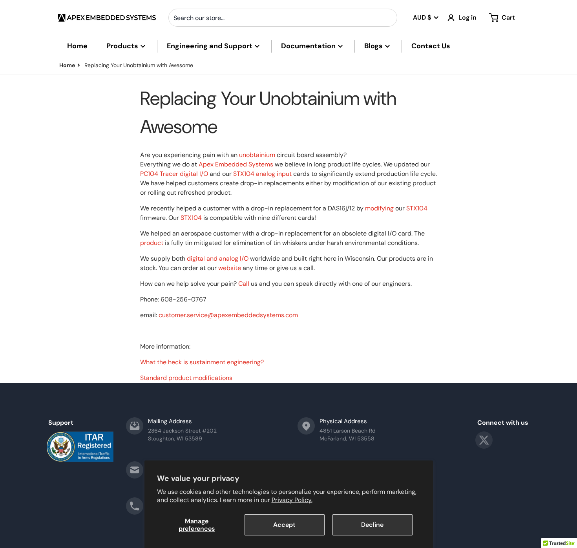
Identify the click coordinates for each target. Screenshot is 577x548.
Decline (372, 525)
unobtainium (257, 155)
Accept (284, 525)
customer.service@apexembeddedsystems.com (228, 315)
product (151, 243)
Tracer (169, 174)
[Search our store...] (388, 17)
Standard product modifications (186, 378)
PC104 (149, 174)
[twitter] (484, 440)
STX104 (243, 174)
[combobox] (282, 18)
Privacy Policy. (292, 500)
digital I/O (194, 174)
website (229, 268)
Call (243, 283)
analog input (274, 174)
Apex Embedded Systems (236, 164)
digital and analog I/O (217, 258)
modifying (379, 208)
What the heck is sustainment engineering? (202, 362)
